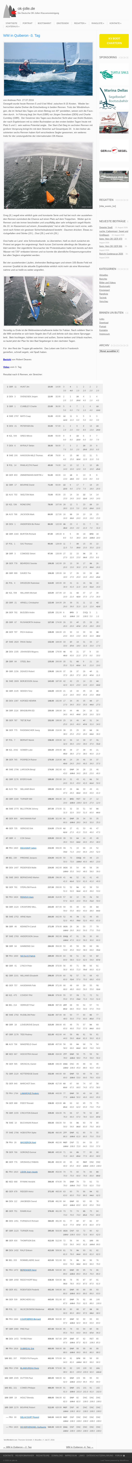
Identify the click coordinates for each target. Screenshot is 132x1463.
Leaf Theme (105, 1460)
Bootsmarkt (44, 23)
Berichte (103, 279)
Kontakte (115, 23)
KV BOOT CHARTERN (114, 41)
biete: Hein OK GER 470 (110, 239)
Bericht (7, 359)
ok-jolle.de (26, 8)
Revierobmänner (24, 1455)
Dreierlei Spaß (106, 227)
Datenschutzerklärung (100, 1455)
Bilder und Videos (107, 282)
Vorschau (103, 301)
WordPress (124, 1460)
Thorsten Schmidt (25, 1440)
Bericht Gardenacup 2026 (111, 254)
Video (6, 367)
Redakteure (42, 1455)
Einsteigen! (63, 23)
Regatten (79, 23)
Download (103, 322)
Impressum (104, 334)
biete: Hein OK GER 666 (110, 246)
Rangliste (97, 23)
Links (101, 319)
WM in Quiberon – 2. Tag (17, 1447)
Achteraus (12, 26)
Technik (103, 298)
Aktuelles (38, 1440)
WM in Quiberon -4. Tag (79, 1447)
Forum (118, 1455)
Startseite (11, 23)
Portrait (27, 23)
